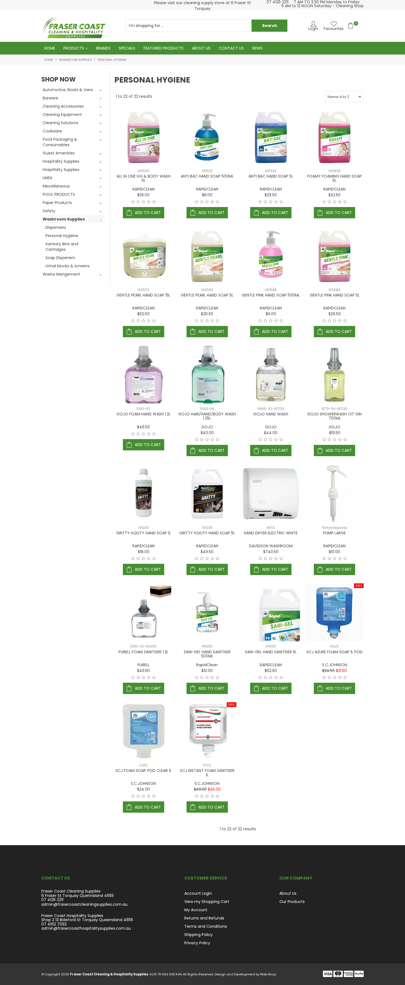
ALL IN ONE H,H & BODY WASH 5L (144, 178)
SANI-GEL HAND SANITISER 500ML (207, 654)
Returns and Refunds (204, 918)
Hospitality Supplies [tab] (61, 161)
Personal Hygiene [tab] (61, 235)
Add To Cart (148, 212)
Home (49, 48)
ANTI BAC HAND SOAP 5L (271, 176)
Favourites (334, 28)
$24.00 (143, 789)
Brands (103, 48)
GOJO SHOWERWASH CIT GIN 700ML (334, 416)
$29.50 (270, 195)
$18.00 (143, 551)
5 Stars (154, 201)
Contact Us (231, 48)
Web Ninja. (268, 974)
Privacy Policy (197, 943)
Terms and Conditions (205, 926)
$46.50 (143, 427)
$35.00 (143, 195)
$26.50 (207, 314)
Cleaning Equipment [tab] (62, 114)
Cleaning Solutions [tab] (60, 123)
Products (73, 48)
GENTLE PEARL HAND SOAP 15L (143, 295)
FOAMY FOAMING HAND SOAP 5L (334, 178)
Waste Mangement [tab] (61, 274)
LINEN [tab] (47, 178)
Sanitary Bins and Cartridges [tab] (61, 246)
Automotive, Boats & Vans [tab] (68, 89)
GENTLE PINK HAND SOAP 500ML (271, 295)
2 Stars (138, 201)
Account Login (198, 893)
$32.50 (334, 195)
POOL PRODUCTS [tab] (59, 194)
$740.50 (271, 551)
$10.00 (334, 551)
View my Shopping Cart (206, 901)
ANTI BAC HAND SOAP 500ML (207, 176)
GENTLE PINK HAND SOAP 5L (335, 295)
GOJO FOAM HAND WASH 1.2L (144, 414)
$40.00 (207, 433)
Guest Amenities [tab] (59, 153)
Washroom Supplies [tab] (64, 219)
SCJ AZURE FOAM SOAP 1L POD (334, 652)
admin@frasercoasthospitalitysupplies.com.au (86, 928)
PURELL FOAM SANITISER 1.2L (143, 652)
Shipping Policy (198, 934)
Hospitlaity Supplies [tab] (61, 169)
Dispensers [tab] (55, 227)
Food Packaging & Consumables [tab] (60, 142)
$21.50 (341, 670)
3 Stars (143, 201)
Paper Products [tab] (57, 202)
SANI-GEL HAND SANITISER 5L (271, 652)
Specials (127, 48)
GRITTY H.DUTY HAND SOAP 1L (143, 533)
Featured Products (163, 48)
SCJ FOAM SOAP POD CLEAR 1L (143, 770)
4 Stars (148, 201)
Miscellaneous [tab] (56, 186)
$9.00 (271, 314)
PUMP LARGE (334, 533)
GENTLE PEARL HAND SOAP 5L (207, 295)
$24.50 (328, 670)
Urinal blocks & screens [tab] (67, 266)
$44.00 (270, 433)
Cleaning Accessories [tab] (63, 106)
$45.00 (214, 789)
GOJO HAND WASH (270, 414)
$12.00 (207, 670)
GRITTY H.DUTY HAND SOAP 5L (207, 533)
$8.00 (207, 195)
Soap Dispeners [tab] (60, 257)
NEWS (257, 48)
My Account (195, 910)
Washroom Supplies (75, 60)
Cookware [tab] (52, 131)
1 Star (133, 201)
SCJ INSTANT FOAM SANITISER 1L (207, 772)
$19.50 (334, 433)
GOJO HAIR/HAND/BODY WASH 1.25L (207, 416)
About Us (201, 48)
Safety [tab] (49, 211)
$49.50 (207, 551)
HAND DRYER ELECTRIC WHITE (271, 533)
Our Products (292, 901)
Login (313, 28)
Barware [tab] (50, 98)
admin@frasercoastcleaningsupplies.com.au (84, 904)
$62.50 (143, 314)
